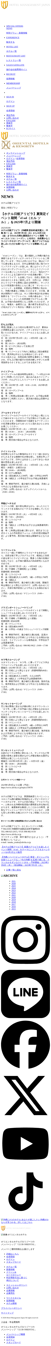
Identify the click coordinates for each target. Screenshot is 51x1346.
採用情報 (10, 187)
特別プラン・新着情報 (16, 174)
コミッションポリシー (16, 1285)
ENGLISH (10, 120)
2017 (14, 904)
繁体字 (9, 126)
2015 (14, 909)
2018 (14, 902)
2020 (14, 897)
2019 (14, 900)
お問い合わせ (12, 118)
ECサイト (10, 128)
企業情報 (10, 1290)
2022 (14, 893)
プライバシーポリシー (11, 1308)
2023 (14, 890)
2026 (14, 883)
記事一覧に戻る (13, 870)
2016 (14, 907)
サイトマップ (7, 1313)
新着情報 (10, 1269)
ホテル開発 (11, 1303)
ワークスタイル (13, 1298)
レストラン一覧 (13, 182)
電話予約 (10, 115)
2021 (14, 895)
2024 (14, 888)
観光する (10, 176)
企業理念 (10, 1293)
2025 (14, 886)
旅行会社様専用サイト (16, 184)
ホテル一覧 (11, 179)
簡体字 (9, 123)
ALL (14, 881)
